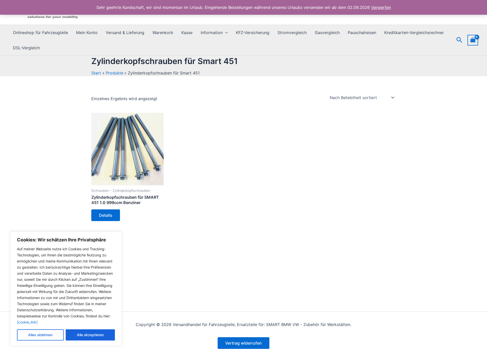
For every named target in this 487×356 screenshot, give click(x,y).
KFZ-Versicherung (252, 32)
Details (105, 215)
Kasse (187, 32)
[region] (66, 288)
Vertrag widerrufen (243, 343)
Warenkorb (162, 32)
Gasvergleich (327, 32)
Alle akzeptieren (90, 335)
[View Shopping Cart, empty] (472, 40)
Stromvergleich (292, 32)
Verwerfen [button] (381, 7)
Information (212, 32)
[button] (225, 32)
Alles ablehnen (40, 335)
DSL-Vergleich (26, 47)
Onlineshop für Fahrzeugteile (40, 32)
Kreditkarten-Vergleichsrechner (414, 32)
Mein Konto (87, 32)
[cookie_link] (27, 322)
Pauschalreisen (362, 32)
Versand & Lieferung (125, 32)
